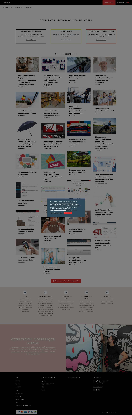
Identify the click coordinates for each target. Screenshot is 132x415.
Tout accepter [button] (68, 212)
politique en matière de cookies (58, 210)
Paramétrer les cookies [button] (56, 213)
